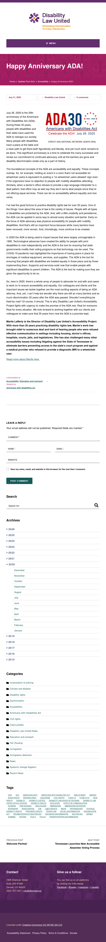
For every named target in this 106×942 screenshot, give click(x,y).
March (17, 619)
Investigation (28, 808)
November (19, 575)
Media (63, 808)
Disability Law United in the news (64, 800)
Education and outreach (31, 381)
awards (92, 795)
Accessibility (12, 381)
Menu (52, 43)
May (16, 608)
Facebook (62, 887)
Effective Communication (75, 803)
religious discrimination (56, 814)
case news (45, 798)
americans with (30, 795)
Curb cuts (84, 798)
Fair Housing (16, 742)
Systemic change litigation (23, 767)
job (39, 808)
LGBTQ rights (51, 808)
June (16, 603)
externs (12, 806)
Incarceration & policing (21, 682)
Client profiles (17, 724)
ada (17, 795)
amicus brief (80, 795)
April (16, 614)
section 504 (77, 814)
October (18, 581)
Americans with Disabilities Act (25, 712)
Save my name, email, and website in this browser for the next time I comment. (48, 469)
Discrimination (17, 700)
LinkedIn (94, 887)
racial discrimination (70, 811)
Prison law (51, 811)
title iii (42, 817)
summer (11, 817)
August (17, 592)
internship (13, 808)
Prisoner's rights (34, 811)
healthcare (40, 806)
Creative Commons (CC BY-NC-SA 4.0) (42, 924)
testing (22, 817)
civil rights (59, 798)
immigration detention (75, 806)
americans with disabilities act (20, 387)
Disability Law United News (24, 730)
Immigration (16, 749)
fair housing (25, 806)
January (18, 630)
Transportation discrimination (63, 817)
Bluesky (72, 887)
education (55, 803)
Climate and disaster (20, 688)
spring (89, 814)
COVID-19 (72, 798)
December (19, 570)
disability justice (37, 800)
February (18, 625)
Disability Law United (55, 97)
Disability (20, 800)
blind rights (14, 798)
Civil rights (15, 718)
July (16, 597)
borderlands (29, 798)
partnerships (76, 808)
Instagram (83, 887)
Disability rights (17, 694)
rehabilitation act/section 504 (27, 814)
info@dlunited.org (32, 890)
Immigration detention (21, 755)
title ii (33, 817)
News (12, 761)
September (19, 586)
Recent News (16, 773)
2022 (10, 795)
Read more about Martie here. (23, 359)
